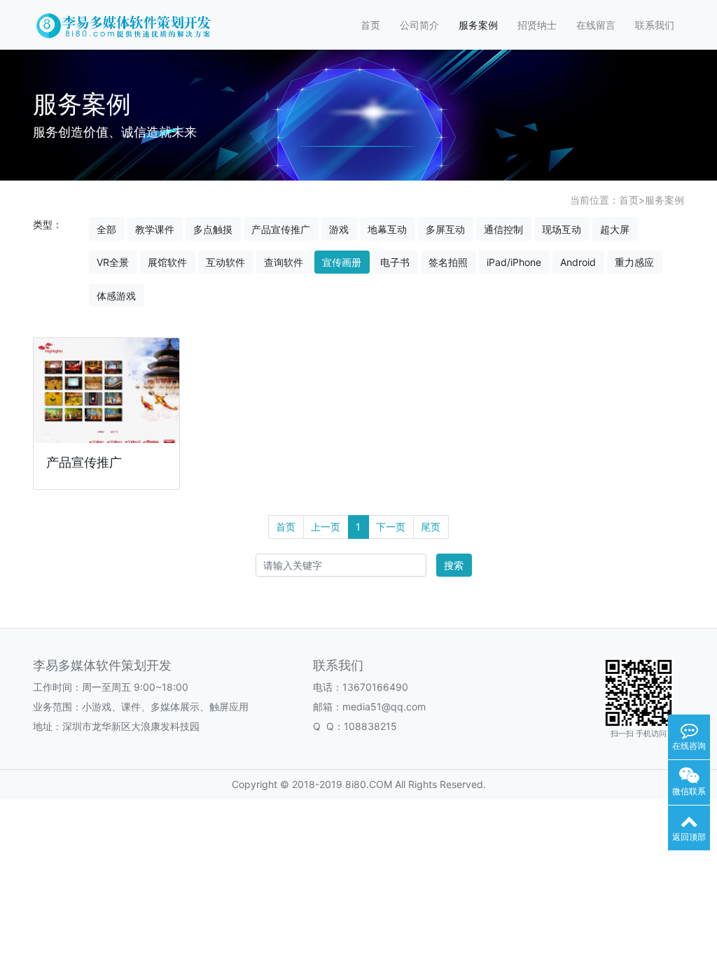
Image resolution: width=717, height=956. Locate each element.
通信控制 (503, 229)
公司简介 (419, 25)
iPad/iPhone (514, 262)
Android (578, 262)
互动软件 (225, 262)
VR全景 (113, 262)
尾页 (430, 527)
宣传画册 (341, 262)
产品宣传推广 (280, 229)
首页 (370, 25)
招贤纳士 (537, 25)
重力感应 (634, 262)
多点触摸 (212, 229)
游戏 (339, 229)
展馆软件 (167, 262)
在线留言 (595, 25)
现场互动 (561, 229)
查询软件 (283, 262)
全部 (106, 229)
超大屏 (614, 229)
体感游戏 (116, 296)
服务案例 (478, 25)
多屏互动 (445, 229)
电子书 (395, 262)
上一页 (325, 527)
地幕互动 (387, 229)
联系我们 (654, 25)
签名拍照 (448, 262)
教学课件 (154, 229)
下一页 (390, 527)
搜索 (454, 565)
